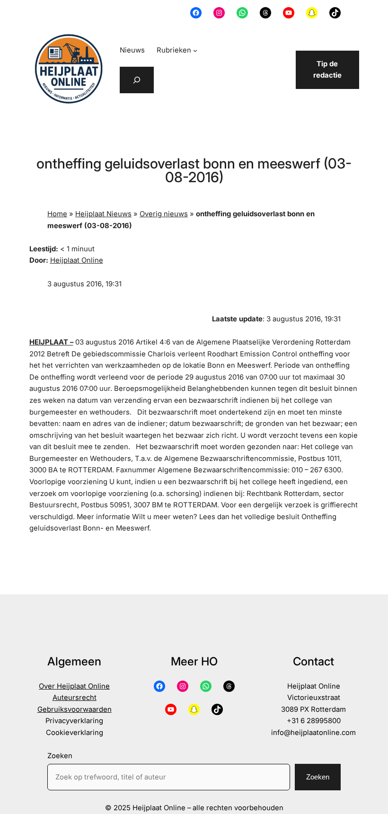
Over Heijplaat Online (74, 686)
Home (57, 214)
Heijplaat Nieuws (103, 214)
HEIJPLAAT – (51, 342)
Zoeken (59, 756)
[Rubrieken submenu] (195, 50)
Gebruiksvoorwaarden (74, 709)
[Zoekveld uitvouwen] (137, 80)
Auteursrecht (75, 697)
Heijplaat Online (76, 260)
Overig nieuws (164, 214)
